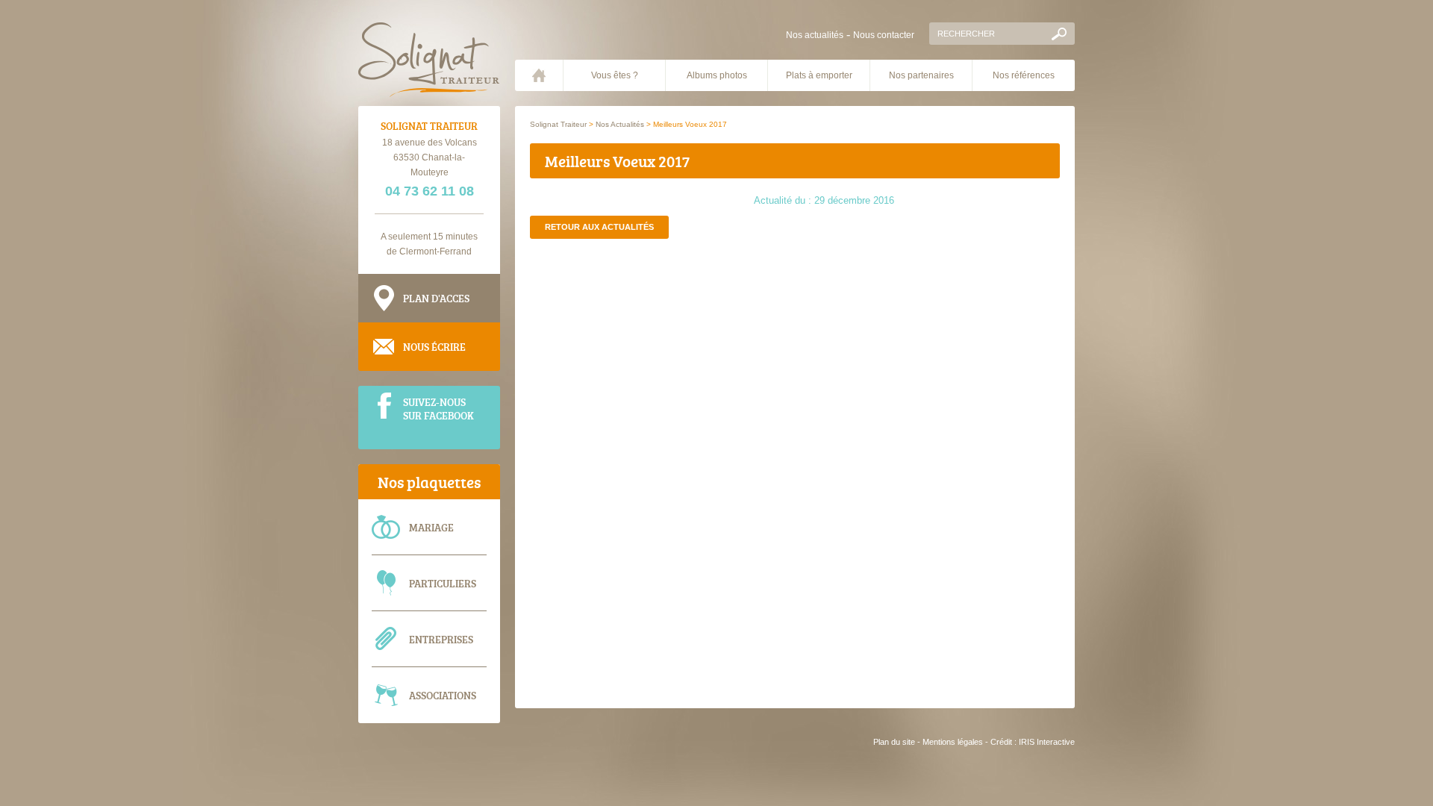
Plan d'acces (436, 298)
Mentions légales (952, 741)
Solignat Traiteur (558, 124)
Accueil (539, 75)
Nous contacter (883, 35)
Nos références (1024, 75)
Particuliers (442, 583)
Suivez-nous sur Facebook (438, 408)
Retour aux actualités (599, 226)
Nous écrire (434, 347)
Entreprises (441, 639)
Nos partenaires (921, 75)
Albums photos (717, 75)
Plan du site (894, 741)
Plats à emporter (819, 75)
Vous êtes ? (614, 75)
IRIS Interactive (1047, 741)
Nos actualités (814, 35)
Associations (442, 695)
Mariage (431, 527)
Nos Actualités (620, 124)
